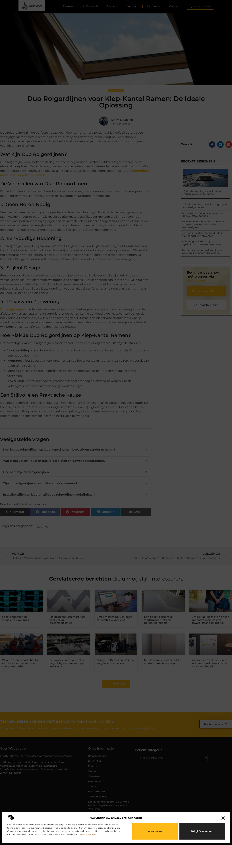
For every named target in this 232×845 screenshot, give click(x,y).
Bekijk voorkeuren (202, 831)
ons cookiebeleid (88, 834)
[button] (223, 818)
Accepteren (155, 831)
